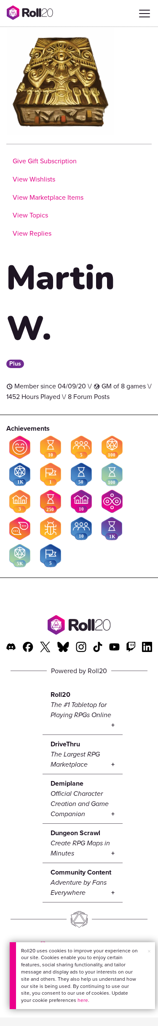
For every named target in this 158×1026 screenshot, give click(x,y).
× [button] (149, 951)
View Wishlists (34, 179)
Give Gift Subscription (45, 161)
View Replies (32, 233)
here (83, 1000)
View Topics (30, 215)
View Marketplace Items (48, 197)
